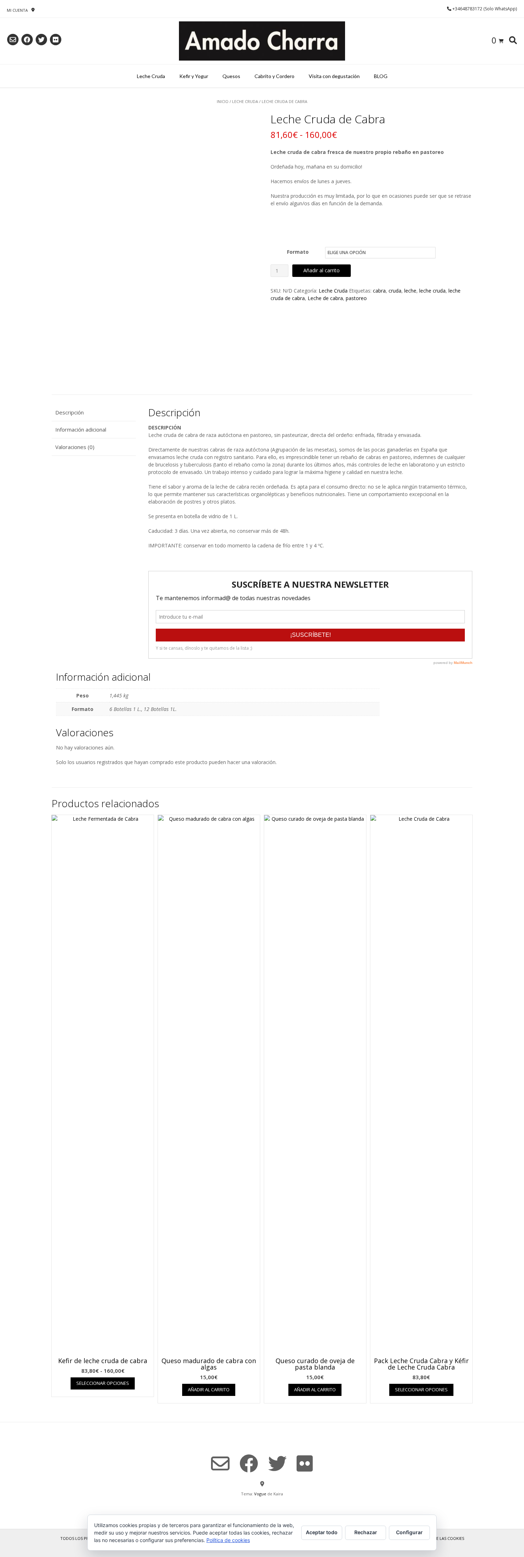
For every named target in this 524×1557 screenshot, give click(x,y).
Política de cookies (228, 1540)
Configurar (409, 1532)
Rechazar (365, 1532)
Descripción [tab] (69, 412)
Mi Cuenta (17, 10)
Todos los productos (84, 1538)
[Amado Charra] (262, 41)
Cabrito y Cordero (274, 76)
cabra (379, 290)
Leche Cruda (151, 76)
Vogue (260, 1493)
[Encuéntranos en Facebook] (27, 39)
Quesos (231, 76)
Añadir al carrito (321, 270)
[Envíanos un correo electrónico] (13, 39)
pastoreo (356, 298)
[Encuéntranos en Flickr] (55, 39)
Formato (298, 251)
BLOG (380, 76)
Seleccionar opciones (102, 1383)
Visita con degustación (334, 76)
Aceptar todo (322, 1532)
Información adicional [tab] (80, 429)
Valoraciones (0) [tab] (74, 446)
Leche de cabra (325, 298)
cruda (395, 290)
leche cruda (432, 290)
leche (410, 290)
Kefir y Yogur (193, 76)
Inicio (222, 101)
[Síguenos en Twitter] (41, 39)
